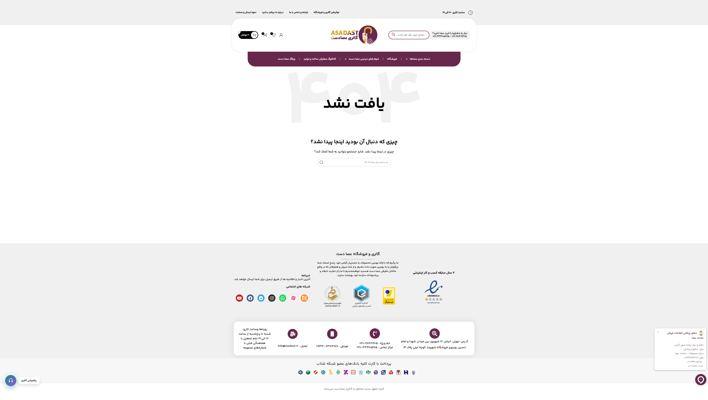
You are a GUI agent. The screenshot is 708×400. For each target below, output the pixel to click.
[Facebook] (250, 297)
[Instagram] (271, 297)
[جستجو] (321, 162)
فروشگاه (392, 59)
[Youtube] (239, 297)
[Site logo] (354, 35)
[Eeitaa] (304, 297)
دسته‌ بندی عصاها (420, 59)
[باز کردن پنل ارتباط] (10, 380)
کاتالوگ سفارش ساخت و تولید (320, 59)
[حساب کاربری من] (281, 35)
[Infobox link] (450, 35)
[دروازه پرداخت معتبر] (389, 296)
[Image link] (433, 292)
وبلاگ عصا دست (286, 59)
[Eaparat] (293, 297)
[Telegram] (261, 297)
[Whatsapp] (282, 297)
